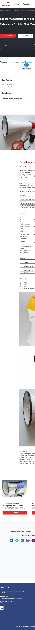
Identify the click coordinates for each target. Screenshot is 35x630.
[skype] (22, 540)
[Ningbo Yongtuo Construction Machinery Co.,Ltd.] (6, 3)
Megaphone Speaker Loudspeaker (23, 10)
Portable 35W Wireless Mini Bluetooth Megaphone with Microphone (13, 505)
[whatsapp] (17, 540)
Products (8, 10)
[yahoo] (33, 540)
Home (2, 10)
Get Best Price (8, 36)
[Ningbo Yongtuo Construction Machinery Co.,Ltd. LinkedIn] (2, 608)
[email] (11, 540)
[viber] (28, 540)
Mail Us (25, 36)
